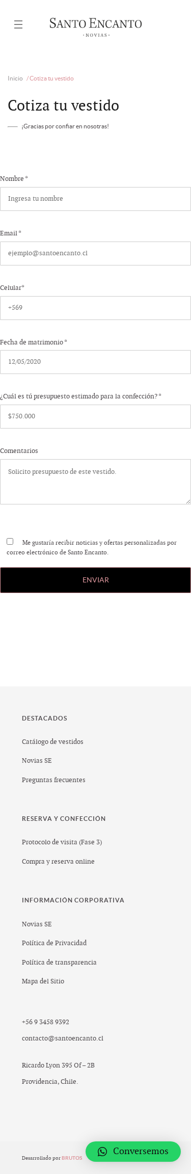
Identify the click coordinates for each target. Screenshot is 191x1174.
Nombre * (14, 179)
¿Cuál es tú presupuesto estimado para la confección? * (80, 396)
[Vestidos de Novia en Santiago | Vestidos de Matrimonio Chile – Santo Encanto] (96, 25)
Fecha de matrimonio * (33, 342)
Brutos (73, 1158)
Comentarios (19, 451)
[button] (133, 1151)
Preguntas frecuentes (54, 780)
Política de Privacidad (54, 943)
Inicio (15, 78)
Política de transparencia (59, 962)
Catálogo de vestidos (53, 742)
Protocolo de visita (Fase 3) (62, 842)
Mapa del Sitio (43, 981)
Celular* (12, 288)
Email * (10, 233)
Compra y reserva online (58, 862)
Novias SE (37, 761)
